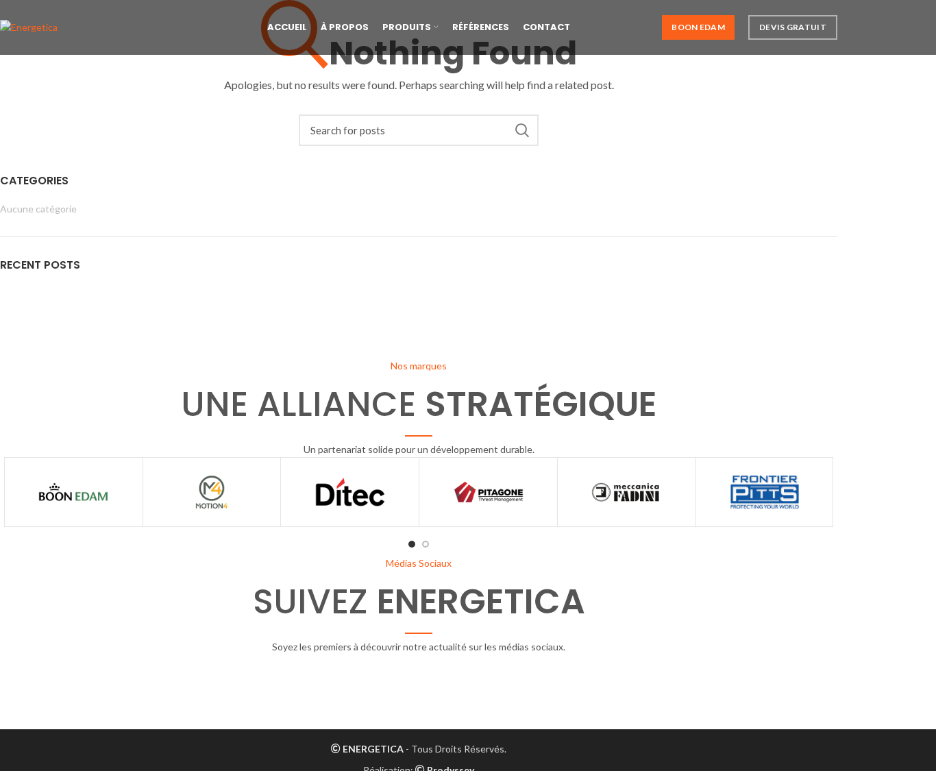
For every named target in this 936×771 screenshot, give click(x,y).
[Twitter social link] (385, 685)
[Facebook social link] (353, 685)
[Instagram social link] (418, 685)
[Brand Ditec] (350, 492)
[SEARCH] (521, 130)
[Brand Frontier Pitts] (765, 492)
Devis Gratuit (792, 27)
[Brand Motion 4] (212, 492)
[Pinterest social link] (451, 685)
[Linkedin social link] (484, 685)
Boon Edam (698, 27)
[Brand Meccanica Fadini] (626, 492)
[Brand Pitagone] (488, 492)
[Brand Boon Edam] (74, 492)
